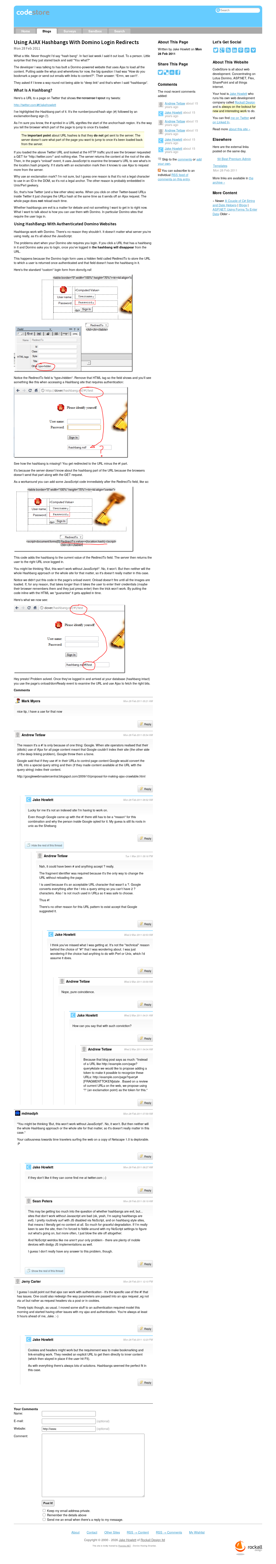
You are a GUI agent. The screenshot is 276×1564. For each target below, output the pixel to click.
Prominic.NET (124, 1545)
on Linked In (221, 122)
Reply (147, 724)
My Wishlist (197, 1532)
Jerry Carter (31, 1281)
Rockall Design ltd (153, 1539)
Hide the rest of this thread (46, 845)
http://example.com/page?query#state (110, 1065)
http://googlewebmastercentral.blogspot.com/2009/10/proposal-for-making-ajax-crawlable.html (81, 776)
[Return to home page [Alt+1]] (33, 15)
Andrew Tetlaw (55, 855)
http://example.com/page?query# (115, 1076)
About (75, 1532)
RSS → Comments (169, 1532)
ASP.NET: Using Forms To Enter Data (235, 211)
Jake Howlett (173, 112)
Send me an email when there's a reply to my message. (85, 1519)
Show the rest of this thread (47, 1271)
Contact (92, 1532)
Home (25, 31)
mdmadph (30, 1113)
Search (119, 31)
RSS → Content (138, 1532)
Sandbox (95, 31)
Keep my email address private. (68, 1510)
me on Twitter (240, 117)
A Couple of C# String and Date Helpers (234, 202)
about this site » (239, 129)
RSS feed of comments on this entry (174, 176)
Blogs (46, 31)
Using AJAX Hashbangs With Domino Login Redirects (76, 42)
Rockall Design (245, 102)
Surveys (70, 31)
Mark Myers (31, 700)
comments (185, 159)
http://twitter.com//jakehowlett (35, 104)
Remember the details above (66, 1515)
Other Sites (112, 1532)
